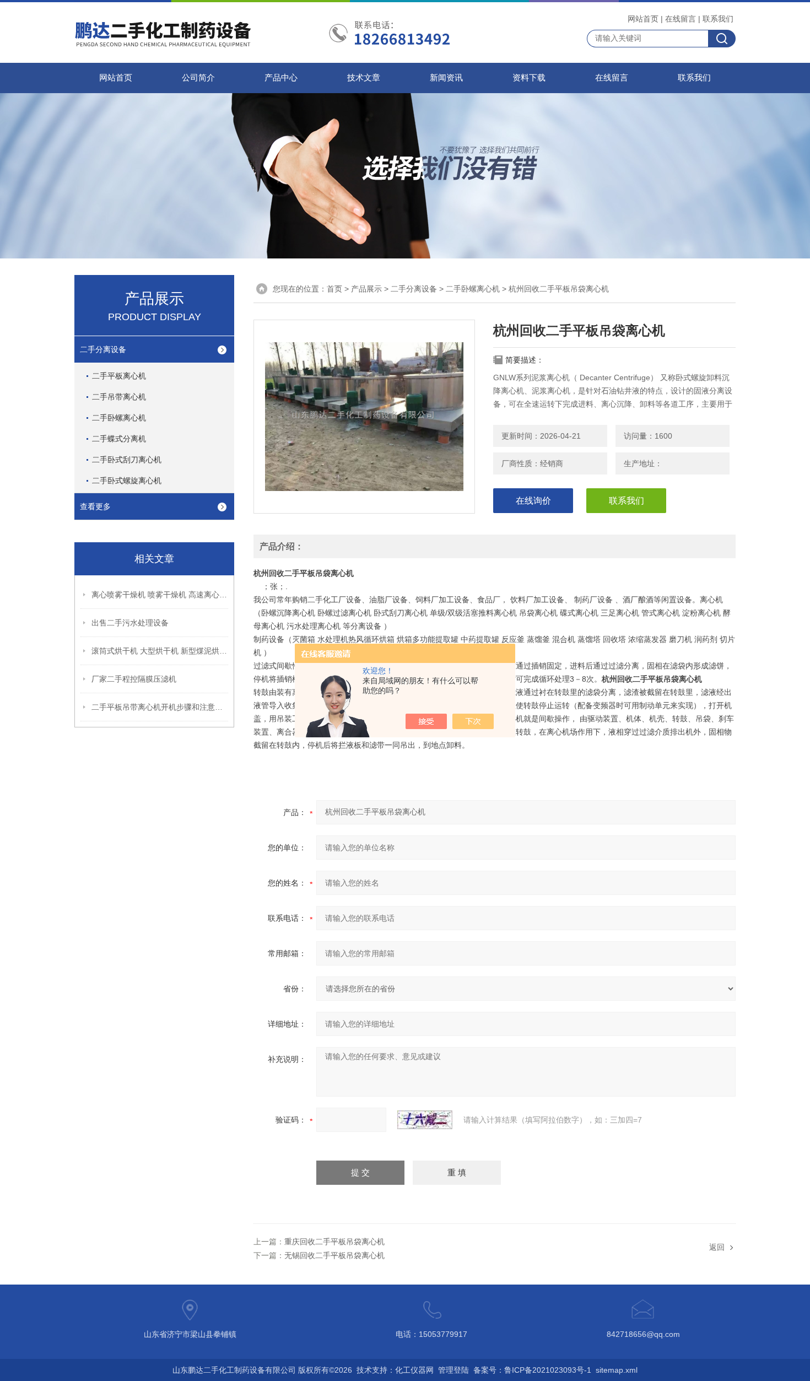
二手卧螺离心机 (119, 417)
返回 (717, 1247)
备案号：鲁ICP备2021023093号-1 (532, 1370)
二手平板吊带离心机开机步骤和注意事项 (160, 707)
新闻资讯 (446, 77)
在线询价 (533, 500)
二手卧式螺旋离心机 (126, 480)
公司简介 (198, 77)
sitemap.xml (617, 1370)
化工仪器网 (414, 1370)
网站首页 (643, 18)
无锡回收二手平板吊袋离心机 (334, 1255)
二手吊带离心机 (119, 396)
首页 (334, 288)
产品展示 (366, 288)
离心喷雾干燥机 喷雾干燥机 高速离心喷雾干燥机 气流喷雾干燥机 (160, 594)
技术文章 (363, 77)
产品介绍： (282, 546)
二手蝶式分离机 (119, 438)
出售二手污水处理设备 (130, 622)
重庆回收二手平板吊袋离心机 (334, 1241)
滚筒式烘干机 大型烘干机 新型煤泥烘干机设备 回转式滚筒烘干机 (160, 650)
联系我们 (718, 18)
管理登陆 (453, 1370)
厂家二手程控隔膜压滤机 (133, 679)
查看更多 (95, 506)
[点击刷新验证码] (424, 1119)
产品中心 (281, 77)
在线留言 (680, 18)
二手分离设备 (103, 349)
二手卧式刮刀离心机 (126, 459)
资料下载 (529, 77)
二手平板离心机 (119, 375)
